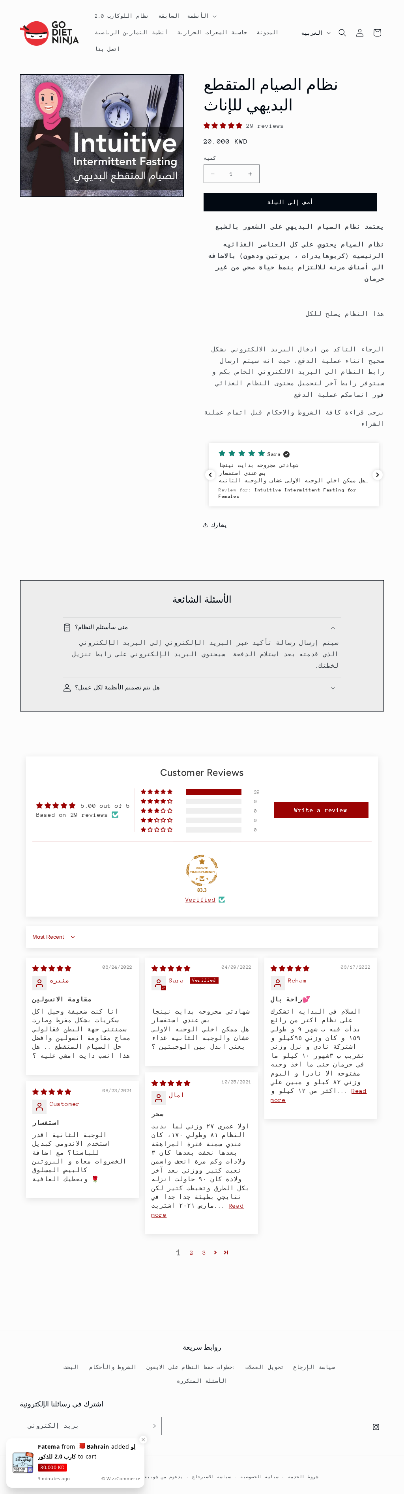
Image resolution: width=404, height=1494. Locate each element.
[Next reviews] (377, 475)
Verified (200, 899)
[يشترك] (152, 1426)
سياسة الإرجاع (314, 1367)
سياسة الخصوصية (259, 1477)
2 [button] (192, 1252)
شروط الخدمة (303, 1477)
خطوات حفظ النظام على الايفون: (191, 1367)
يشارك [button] (219, 525)
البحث (71, 1367)
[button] (186, 16)
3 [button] (204, 1252)
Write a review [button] (320, 810)
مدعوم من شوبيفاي (161, 1477)
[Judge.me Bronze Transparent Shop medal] (202, 870)
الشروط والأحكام (113, 1367)
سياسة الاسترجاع (211, 1477)
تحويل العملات (264, 1367)
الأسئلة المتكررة (202, 1381)
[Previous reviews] (210, 475)
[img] (51, 968)
